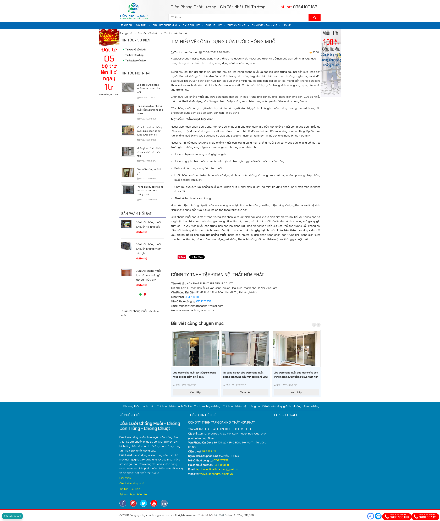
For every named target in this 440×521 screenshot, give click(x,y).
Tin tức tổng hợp (134, 55)
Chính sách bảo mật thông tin (241, 406)
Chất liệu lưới (214, 25)
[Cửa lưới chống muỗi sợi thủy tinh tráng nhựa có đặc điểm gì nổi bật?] (195, 348)
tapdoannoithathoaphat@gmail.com (218, 469)
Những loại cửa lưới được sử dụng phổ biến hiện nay (150, 152)
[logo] (135, 11)
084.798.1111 (192, 297)
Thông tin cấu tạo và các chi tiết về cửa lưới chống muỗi (150, 190)
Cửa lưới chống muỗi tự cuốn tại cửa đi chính (148, 253)
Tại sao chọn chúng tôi (133, 494)
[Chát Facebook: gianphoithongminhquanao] (370, 516)
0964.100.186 (305, 6)
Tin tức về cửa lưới (176, 33)
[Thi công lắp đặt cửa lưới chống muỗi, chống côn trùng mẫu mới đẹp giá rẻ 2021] (245, 348)
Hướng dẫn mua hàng (306, 406)
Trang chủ (127, 25)
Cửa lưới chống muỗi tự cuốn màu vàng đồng (148, 279)
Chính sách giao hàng (207, 406)
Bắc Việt (219, 515)
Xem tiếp (195, 392)
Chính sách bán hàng (264, 25)
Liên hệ (287, 25)
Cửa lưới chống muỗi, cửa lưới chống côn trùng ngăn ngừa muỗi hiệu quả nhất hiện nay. (296, 376)
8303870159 (221, 465)
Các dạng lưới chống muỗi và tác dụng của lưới (148, 88)
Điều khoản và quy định (276, 406)
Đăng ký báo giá (13, 516)
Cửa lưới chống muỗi (165, 25)
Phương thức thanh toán (139, 406)
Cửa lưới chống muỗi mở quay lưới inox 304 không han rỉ (149, 226)
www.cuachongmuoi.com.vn (216, 474)
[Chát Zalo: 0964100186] (378, 516)
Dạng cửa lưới (191, 25)
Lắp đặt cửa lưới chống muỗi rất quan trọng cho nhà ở (150, 109)
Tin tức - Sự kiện (237, 25)
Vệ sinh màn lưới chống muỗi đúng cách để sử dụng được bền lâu (149, 131)
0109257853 (203, 301)
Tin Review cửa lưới (135, 60)
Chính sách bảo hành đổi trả (174, 406)
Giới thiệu (141, 25)
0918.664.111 (428, 516)
